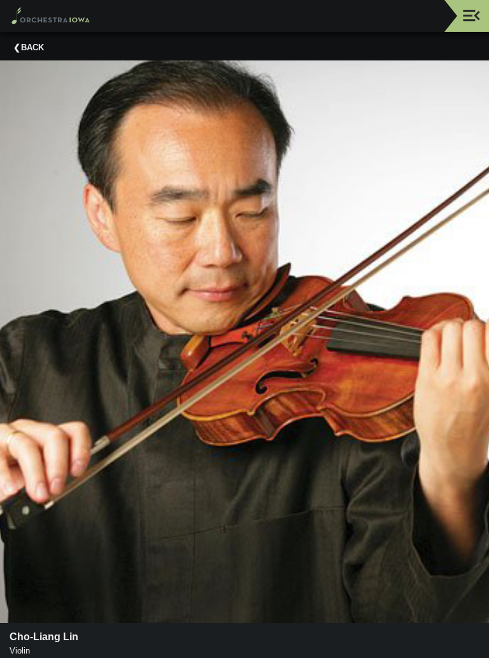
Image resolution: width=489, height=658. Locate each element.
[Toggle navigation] (471, 15)
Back (32, 47)
